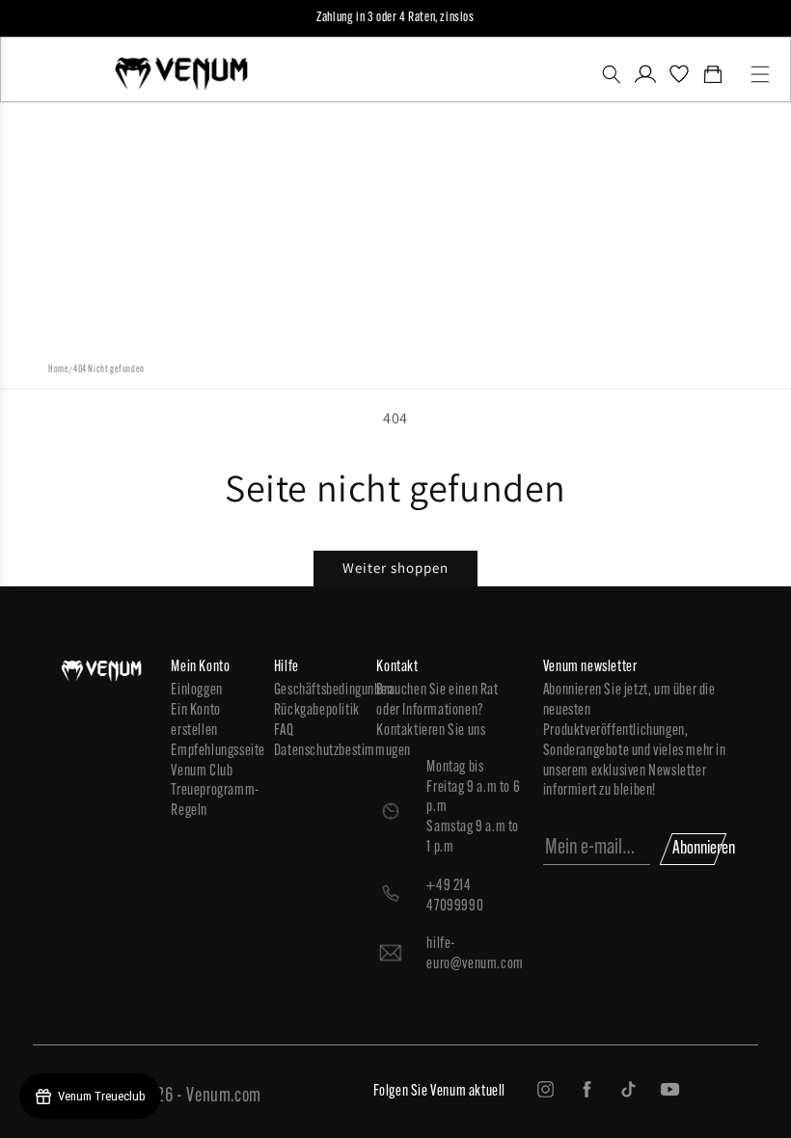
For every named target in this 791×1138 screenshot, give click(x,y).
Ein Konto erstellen (195, 721)
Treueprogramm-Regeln (213, 801)
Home (58, 370)
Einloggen (196, 690)
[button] (611, 74)
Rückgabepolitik (316, 710)
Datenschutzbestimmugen (316, 751)
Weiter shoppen (395, 567)
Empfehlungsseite (213, 751)
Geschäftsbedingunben (316, 690)
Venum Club (201, 771)
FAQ (284, 731)
